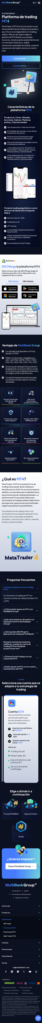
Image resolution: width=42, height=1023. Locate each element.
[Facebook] (6, 971)
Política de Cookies (26, 987)
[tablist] (21, 281)
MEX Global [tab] (13, 281)
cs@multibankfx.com (21, 967)
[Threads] (36, 971)
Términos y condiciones (11, 990)
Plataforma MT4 (9, 928)
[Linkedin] (12, 971)
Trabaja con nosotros (22, 898)
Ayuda (26, 891)
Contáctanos (16, 891)
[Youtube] (30, 971)
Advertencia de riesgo (11, 993)
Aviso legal (26, 990)
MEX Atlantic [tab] (28, 281)
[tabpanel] (21, 292)
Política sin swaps (27, 993)
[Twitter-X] (24, 971)
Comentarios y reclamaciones (21, 894)
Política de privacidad (9, 987)
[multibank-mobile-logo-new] (11, 2)
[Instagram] (18, 971)
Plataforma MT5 (9, 932)
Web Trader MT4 (9, 936)
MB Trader (7, 924)
